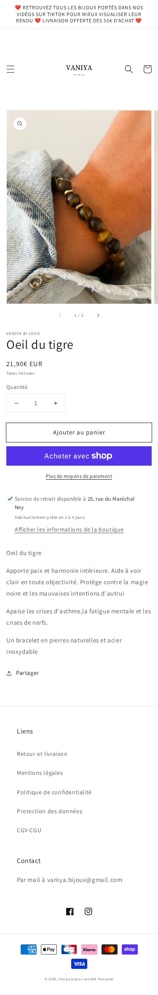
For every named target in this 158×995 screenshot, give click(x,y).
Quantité (16, 387)
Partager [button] (27, 673)
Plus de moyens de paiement (79, 476)
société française (98, 978)
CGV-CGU (29, 830)
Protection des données (49, 811)
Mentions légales (40, 773)
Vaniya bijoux (71, 978)
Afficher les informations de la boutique (69, 529)
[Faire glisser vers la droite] (97, 315)
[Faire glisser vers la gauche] (60, 315)
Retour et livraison (42, 754)
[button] (10, 69)
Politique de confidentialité (54, 792)
